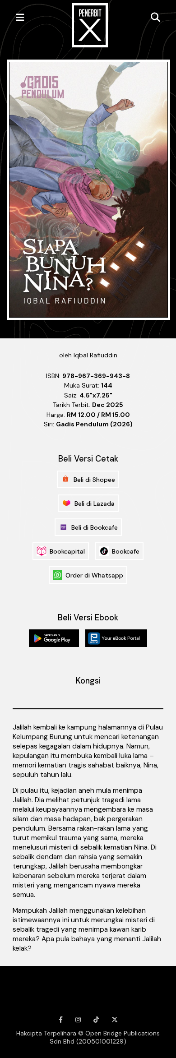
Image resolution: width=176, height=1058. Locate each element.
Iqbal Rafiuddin (95, 355)
